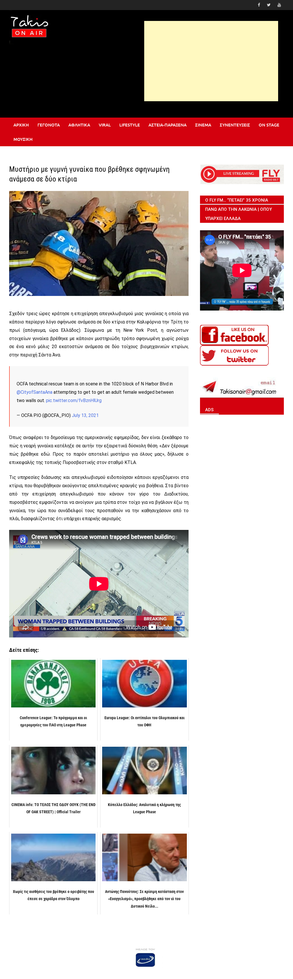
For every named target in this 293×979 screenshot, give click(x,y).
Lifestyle (129, 125)
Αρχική (21, 125)
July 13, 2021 (85, 415)
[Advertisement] (211, 61)
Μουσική (23, 139)
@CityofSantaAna (34, 392)
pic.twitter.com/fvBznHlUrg (74, 400)
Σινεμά (203, 125)
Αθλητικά (79, 125)
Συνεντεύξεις (235, 125)
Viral (105, 125)
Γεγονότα (48, 125)
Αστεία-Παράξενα (168, 125)
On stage (269, 125)
